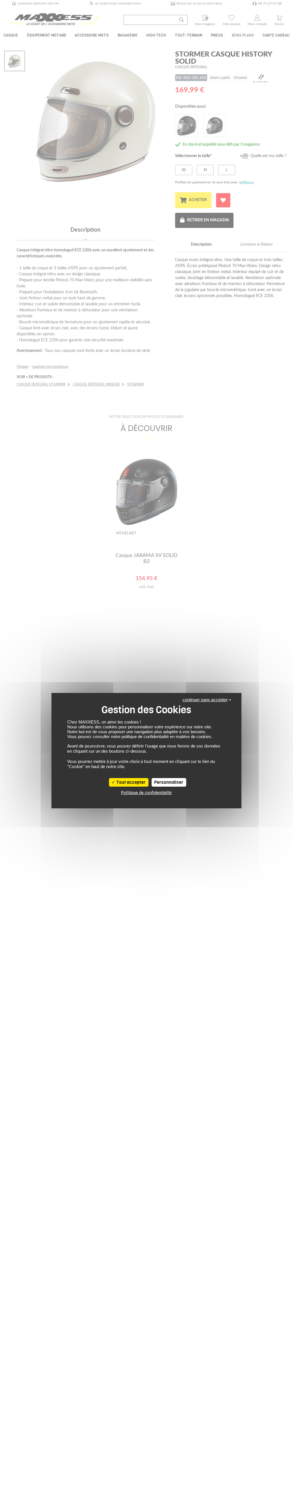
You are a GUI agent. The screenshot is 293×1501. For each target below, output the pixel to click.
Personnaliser (168, 782)
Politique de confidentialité (146, 793)
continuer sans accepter (205, 699)
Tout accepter (130, 782)
